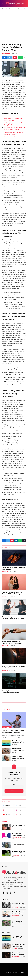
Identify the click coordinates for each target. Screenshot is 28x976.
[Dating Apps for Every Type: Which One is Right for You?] (6, 946)
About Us (13, 970)
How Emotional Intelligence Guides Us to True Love (18, 835)
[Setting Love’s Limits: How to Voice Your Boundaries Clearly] (6, 914)
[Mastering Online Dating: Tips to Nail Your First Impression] (14, 656)
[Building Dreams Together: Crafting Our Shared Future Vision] (6, 751)
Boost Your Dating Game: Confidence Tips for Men (19, 844)
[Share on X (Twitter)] (9, 57)
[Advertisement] (14, 26)
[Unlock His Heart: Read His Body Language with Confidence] (14, 720)
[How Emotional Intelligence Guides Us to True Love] (6, 835)
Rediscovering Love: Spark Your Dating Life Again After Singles (18, 905)
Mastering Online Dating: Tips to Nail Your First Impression (13, 667)
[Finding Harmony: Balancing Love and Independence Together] (6, 758)
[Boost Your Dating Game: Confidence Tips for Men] (14, 69)
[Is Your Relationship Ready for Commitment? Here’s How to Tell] (14, 632)
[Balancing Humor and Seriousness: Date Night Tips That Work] (14, 681)
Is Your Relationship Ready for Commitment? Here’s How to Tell (12, 642)
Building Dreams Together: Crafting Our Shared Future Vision (18, 750)
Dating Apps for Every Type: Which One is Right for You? (18, 946)
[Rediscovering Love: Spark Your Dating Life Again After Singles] (6, 905)
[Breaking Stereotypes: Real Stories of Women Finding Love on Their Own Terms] (6, 853)
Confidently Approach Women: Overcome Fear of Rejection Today (13, 617)
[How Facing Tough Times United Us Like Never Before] (6, 923)
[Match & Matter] (15, 3)
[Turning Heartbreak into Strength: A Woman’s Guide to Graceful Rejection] (6, 955)
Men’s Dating (6, 53)
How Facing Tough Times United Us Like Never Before (18, 922)
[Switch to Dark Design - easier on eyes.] (25, 3)
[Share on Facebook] (4, 57)
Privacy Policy (9, 972)
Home (3, 8)
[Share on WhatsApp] (20, 57)
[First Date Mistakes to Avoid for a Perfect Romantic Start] (6, 827)
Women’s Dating (7, 727)
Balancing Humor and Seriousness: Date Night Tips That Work (13, 691)
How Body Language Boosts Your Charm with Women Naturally (12, 593)
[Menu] (2, 3)
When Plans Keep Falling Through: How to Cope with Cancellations (19, 742)
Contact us (20, 970)
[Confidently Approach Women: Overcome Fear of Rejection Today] (14, 607)
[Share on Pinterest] (15, 57)
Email (14, 784)
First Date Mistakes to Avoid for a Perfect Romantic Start (18, 826)
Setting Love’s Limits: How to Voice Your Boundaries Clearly (18, 913)
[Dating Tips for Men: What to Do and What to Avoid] (14, 558)
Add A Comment (14, 700)
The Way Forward (9, 137)
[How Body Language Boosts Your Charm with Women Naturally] (14, 582)
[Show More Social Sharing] (24, 57)
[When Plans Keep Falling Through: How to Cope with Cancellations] (6, 743)
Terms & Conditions (19, 972)
